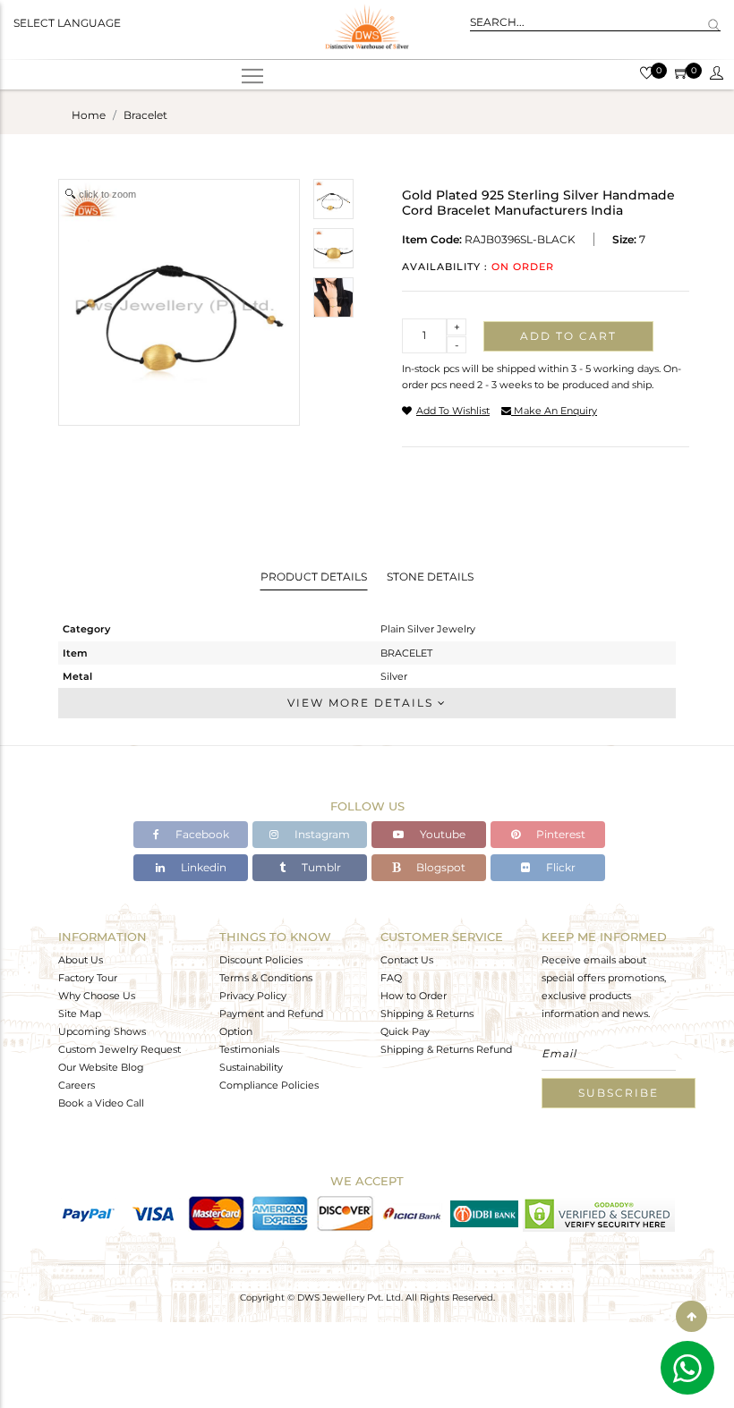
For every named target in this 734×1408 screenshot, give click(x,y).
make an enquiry (554, 410)
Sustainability (251, 1067)
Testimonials (249, 1049)
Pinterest (559, 834)
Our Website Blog (101, 1067)
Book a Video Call (101, 1103)
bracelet (145, 115)
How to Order (413, 995)
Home (89, 115)
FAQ (391, 977)
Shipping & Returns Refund (446, 1049)
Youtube (441, 834)
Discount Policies (261, 960)
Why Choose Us (96, 995)
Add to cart (568, 336)
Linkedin (202, 867)
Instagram (321, 834)
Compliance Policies (269, 1085)
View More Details (362, 702)
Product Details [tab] (313, 576)
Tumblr (320, 867)
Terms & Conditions (265, 977)
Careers (76, 1085)
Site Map (79, 1013)
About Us (80, 960)
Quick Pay (405, 1031)
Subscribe (618, 1092)
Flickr (559, 867)
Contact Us (406, 960)
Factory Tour (87, 977)
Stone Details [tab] (430, 576)
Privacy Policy (252, 995)
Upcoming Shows (102, 1031)
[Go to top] (691, 1316)
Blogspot (439, 867)
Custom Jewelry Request (119, 1049)
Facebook (201, 834)
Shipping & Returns (427, 1013)
